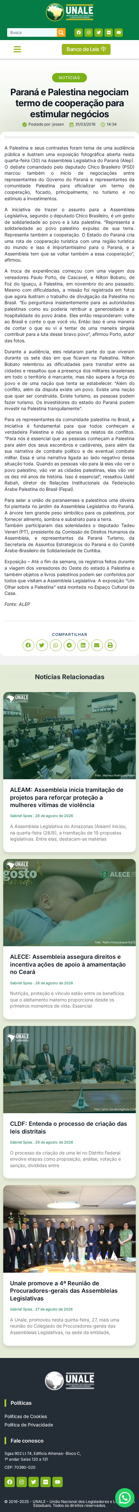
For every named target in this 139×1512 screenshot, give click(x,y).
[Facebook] (78, 32)
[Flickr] (108, 32)
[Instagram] (88, 32)
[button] (17, 49)
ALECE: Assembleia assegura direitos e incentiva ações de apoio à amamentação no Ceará (68, 964)
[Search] (61, 32)
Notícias (69, 77)
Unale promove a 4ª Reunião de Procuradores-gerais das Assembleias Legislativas (64, 1291)
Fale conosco (27, 1440)
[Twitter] (98, 32)
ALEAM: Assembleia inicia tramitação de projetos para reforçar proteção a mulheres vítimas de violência (66, 797)
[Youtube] (118, 32)
